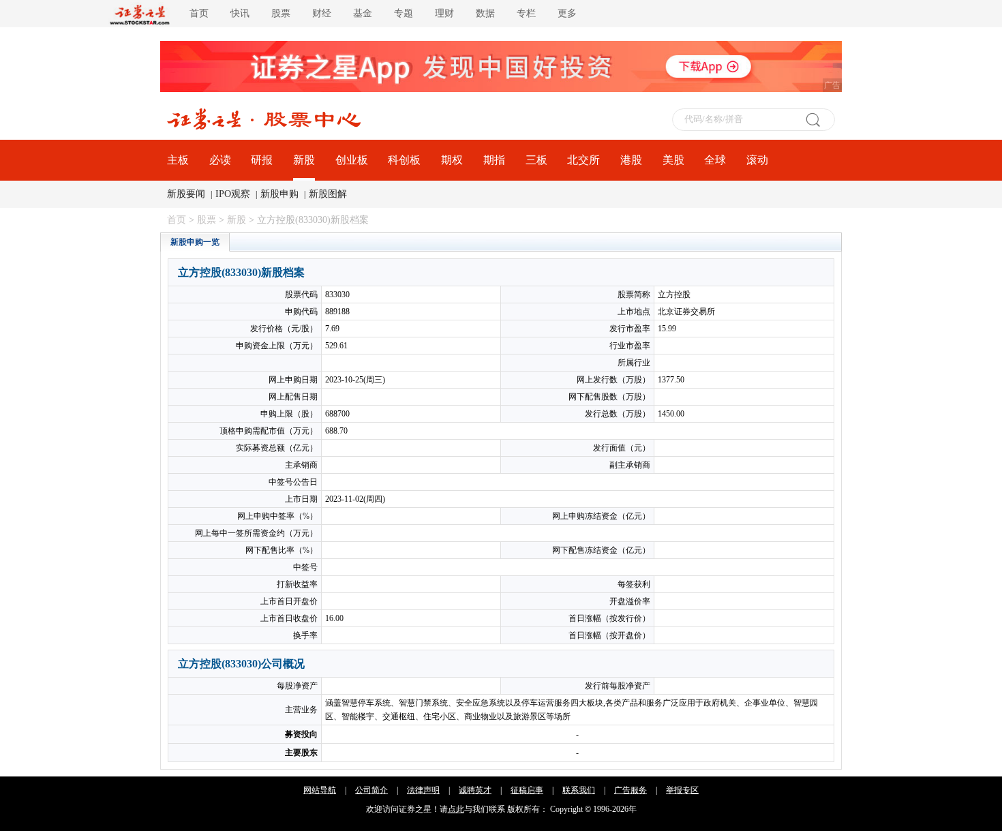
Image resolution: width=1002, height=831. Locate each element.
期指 (494, 160)
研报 (262, 160)
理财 (444, 13)
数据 (485, 13)
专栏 (526, 13)
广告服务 (630, 790)
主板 (178, 160)
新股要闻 (186, 194)
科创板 (404, 160)
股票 (280, 13)
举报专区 (682, 790)
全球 (715, 160)
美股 (673, 160)
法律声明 (423, 790)
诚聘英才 (475, 790)
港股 (631, 160)
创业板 (351, 160)
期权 (452, 160)
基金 (362, 13)
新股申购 (279, 194)
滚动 (757, 160)
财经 (321, 13)
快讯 (239, 13)
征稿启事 (527, 790)
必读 (220, 160)
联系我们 (578, 790)
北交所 (583, 160)
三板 (536, 160)
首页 (199, 13)
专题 (403, 13)
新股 (304, 160)
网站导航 (319, 790)
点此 (456, 809)
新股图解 (328, 194)
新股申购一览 (194, 242)
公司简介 (371, 790)
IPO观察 (232, 194)
